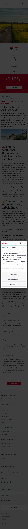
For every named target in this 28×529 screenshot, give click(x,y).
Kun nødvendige (14, 284)
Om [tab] (23, 247)
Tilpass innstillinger (13, 279)
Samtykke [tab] (5, 247)
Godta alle (14, 274)
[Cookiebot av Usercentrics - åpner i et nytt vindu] (19, 243)
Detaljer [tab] (14, 247)
